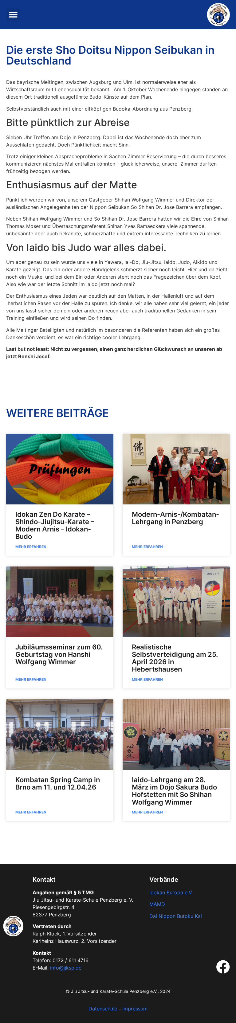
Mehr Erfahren (30, 546)
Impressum (135, 1008)
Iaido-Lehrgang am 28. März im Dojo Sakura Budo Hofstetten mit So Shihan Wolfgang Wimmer (174, 791)
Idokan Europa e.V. (171, 892)
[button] (13, 15)
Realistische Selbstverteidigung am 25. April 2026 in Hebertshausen (175, 658)
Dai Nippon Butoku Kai (175, 916)
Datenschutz (103, 1008)
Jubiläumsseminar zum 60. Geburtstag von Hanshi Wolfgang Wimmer (59, 654)
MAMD (157, 904)
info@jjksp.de (65, 968)
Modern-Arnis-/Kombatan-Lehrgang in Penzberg (175, 518)
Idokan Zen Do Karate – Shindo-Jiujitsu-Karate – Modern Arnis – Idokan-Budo (54, 525)
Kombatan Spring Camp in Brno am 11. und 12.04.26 (57, 783)
